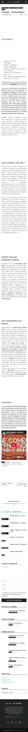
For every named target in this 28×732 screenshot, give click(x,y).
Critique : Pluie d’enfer (16, 551)
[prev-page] (2, 559)
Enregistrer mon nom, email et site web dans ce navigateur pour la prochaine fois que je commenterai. (13, 594)
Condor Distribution (6, 464)
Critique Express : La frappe (18, 523)
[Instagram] (12, 722)
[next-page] (5, 559)
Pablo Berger (4, 465)
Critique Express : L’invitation (18, 544)
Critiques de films (9, 5)
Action (3, 555)
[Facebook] (2, 18)
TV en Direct (4, 677)
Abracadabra (8, 462)
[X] (6, 18)
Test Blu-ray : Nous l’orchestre (17, 650)
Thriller (3, 9)
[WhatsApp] (13, 18)
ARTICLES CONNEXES (6, 511)
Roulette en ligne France (7, 682)
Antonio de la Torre (16, 462)
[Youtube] (20, 722)
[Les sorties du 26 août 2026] (4, 614)
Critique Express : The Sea (17, 515)
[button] (2, 2)
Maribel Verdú (20, 464)
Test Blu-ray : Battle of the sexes (7, 484)
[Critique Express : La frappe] (5, 524)
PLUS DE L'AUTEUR (17, 511)
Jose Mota (14, 464)
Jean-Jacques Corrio (7, 14)
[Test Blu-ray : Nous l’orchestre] (4, 653)
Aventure (3, 540)
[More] (16, 18)
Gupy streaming (5, 679)
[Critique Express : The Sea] (5, 517)
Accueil (2, 5)
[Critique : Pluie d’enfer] (5, 553)
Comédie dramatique (19, 5)
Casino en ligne (5, 680)
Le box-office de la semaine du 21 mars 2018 (22, 485)
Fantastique (20, 7)
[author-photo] (14, 499)
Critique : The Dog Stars (17, 537)
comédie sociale (5, 547)
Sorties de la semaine (9, 607)
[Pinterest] (9, 18)
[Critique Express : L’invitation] (5, 546)
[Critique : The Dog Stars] (5, 538)
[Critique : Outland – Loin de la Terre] (5, 531)
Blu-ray (10, 652)
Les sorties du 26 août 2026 (17, 610)
